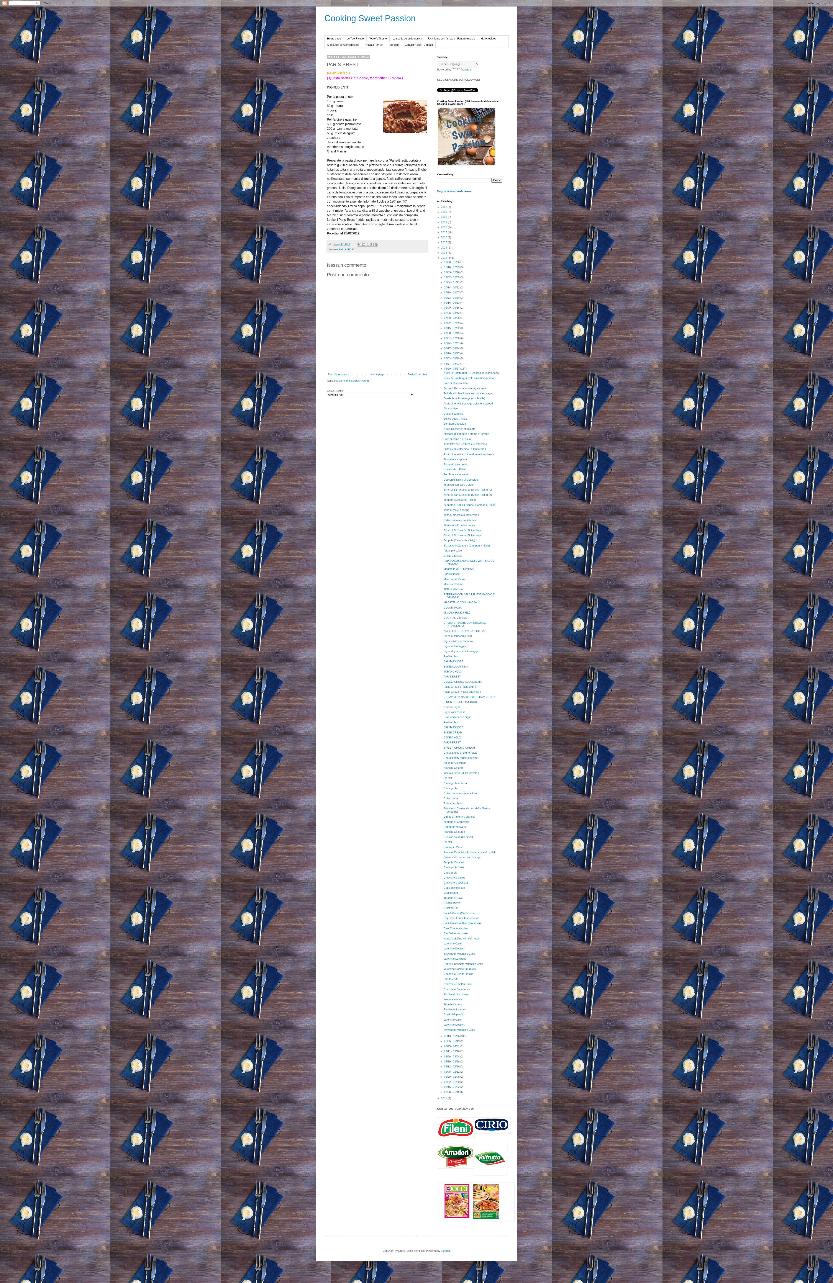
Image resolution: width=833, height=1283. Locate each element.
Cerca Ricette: (335, 391)
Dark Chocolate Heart (456, 928)
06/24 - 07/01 (452, 343)
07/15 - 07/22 (452, 328)
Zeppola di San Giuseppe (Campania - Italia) (470, 505)
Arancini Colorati (453, 767)
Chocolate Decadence (457, 989)
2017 (444, 232)
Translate (466, 69)
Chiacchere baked (454, 877)
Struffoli (448, 778)
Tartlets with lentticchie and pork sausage (468, 393)
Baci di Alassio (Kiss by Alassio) (462, 923)
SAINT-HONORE (453, 727)
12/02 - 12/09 (452, 277)
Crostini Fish (451, 908)
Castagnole (450, 788)
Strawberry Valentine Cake (459, 953)
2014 (444, 247)
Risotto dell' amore (455, 1009)
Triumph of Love (453, 898)
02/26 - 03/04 (452, 1056)
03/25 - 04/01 (452, 1046)
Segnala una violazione (454, 191)
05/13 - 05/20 (452, 1036)
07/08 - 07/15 (452, 333)
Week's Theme (378, 38)
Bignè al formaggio (455, 646)
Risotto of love (452, 903)
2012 (444, 257)
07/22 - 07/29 (452, 323)
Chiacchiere (451, 798)
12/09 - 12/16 (452, 272)
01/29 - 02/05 (452, 1076)
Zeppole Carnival (454, 862)
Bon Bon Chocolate (455, 423)
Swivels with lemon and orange (462, 857)
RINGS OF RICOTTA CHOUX (461, 702)
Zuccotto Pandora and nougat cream (465, 388)
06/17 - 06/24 (452, 348)
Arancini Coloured (454, 831)
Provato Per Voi (374, 44)
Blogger (445, 1250)
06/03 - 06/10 (452, 358)
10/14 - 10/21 (452, 287)
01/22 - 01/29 (452, 1081)
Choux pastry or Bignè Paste (460, 752)
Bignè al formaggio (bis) (458, 636)
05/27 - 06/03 (452, 363)
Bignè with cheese (454, 712)
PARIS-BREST (346, 249)
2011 (444, 1098)
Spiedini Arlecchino (455, 762)
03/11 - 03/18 (452, 1051)
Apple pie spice (453, 550)
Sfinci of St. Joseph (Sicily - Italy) (463, 530)
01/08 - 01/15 (452, 1091)
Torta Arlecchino (453, 803)
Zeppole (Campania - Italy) (459, 540)
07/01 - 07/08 (452, 338)
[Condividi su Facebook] (372, 244)
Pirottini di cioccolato (456, 994)
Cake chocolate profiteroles (460, 520)
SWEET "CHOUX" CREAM (459, 747)
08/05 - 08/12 (452, 312)
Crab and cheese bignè (457, 717)
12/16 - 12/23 (452, 267)
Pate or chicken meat (456, 383)
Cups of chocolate (454, 887)
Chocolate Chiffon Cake (458, 984)
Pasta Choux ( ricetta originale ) (462, 691)
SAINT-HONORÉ (453, 661)
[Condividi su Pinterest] (376, 244)
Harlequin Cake (453, 847)
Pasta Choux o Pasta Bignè (460, 686)
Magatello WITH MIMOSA (459, 569)
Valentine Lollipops (455, 958)
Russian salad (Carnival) (458, 837)
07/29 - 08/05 (452, 317)
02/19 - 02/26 (452, 1061)
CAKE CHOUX (452, 737)
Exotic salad (451, 892)
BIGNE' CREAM (453, 732)
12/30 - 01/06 (452, 262)
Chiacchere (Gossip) (456, 882)
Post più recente (337, 374)
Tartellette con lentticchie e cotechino (465, 444)
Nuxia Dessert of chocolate (459, 428)
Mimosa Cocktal (453, 584)
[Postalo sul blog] (364, 244)
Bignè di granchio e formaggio (461, 651)
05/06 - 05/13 (452, 1041)
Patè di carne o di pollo (457, 439)
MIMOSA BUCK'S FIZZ (457, 612)
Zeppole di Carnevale (456, 821)
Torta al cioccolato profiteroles (461, 515)
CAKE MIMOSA (453, 555)
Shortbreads (451, 979)
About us (394, 44)
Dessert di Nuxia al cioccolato (461, 479)
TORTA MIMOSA (453, 589)
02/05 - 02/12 (452, 1071)
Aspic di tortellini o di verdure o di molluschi (469, 454)
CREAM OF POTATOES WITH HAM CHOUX (469, 697)
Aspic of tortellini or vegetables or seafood (468, 403)
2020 (444, 217)
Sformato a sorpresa (455, 464)
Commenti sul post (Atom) (353, 380)
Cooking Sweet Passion (370, 18)
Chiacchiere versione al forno (461, 793)
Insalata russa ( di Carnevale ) (461, 773)
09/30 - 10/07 (452, 292)
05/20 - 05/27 (452, 368)
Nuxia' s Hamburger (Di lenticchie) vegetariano (471, 373)
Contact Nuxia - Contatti (419, 44)
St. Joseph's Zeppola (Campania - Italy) (467, 545)
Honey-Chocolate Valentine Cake (463, 964)
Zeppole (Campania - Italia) (460, 499)
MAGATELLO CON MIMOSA (460, 602)
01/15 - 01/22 (452, 1086)
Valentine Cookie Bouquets (460, 968)
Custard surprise (453, 413)
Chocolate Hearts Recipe (458, 973)
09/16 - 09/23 (452, 302)
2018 (444, 227)
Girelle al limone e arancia (459, 816)
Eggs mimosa (452, 574)
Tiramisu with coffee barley (459, 525)
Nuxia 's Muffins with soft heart (461, 938)
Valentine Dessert (454, 948)
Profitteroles (451, 656)
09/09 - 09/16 (452, 307)
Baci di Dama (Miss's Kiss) (459, 913)
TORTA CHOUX (453, 671)
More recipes (488, 38)
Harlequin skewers (455, 826)
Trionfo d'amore (453, 1004)
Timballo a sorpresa (455, 459)
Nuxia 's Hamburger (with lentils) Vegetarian (469, 378)
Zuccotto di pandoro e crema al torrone (466, 433)
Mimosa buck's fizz (455, 579)
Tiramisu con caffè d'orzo (458, 484)
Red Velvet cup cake (456, 933)
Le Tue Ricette (355, 38)
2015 (444, 242)
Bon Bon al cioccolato (456, 474)
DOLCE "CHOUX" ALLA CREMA (463, 681)
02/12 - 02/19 (452, 1066)
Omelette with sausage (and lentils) (464, 398)
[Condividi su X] (368, 244)
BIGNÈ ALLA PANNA (456, 666)
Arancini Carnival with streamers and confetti (470, 852)
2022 (444, 207)
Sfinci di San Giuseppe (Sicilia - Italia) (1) (468, 489)
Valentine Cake (453, 943)
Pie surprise (451, 408)
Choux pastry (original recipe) (461, 757)
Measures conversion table (343, 44)
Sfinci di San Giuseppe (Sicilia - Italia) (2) (468, 494)
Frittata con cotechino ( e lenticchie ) (465, 449)
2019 (444, 222)
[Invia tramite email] (359, 244)
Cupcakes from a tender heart (461, 918)
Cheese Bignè (452, 707)
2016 (444, 237)
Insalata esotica (453, 999)
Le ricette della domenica (407, 38)
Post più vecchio (417, 374)
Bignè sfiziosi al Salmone (458, 641)
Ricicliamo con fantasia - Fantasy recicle (451, 38)
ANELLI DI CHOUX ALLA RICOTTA (464, 631)
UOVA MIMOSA (453, 607)
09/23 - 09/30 (452, 297)
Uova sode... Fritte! (455, 469)
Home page (334, 38)
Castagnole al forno (455, 783)
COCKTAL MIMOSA (455, 617)
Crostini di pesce (453, 1014)
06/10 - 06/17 (452, 353)
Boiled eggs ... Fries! (455, 418)
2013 (444, 252)
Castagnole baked (454, 867)
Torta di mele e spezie (456, 510)
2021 (444, 212)
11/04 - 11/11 (452, 282)
